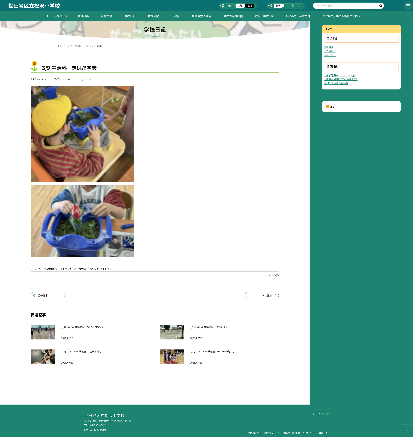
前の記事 (43, 295)
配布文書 (106, 16)
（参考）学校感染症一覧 (336, 83)
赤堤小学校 (330, 55)
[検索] (381, 5)
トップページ (60, 16)
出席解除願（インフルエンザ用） (340, 75)
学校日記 (130, 16)
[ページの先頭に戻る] (407, 431)
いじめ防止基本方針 (298, 16)
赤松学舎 (328, 47)
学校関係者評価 (233, 16)
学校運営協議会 (201, 16)
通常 (230, 5)
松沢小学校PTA (264, 16)
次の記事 (267, 295)
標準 (278, 5)
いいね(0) (274, 275)
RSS (331, 107)
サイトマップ (322, 414)
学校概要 (83, 16)
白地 (240, 5)
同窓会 (175, 16)
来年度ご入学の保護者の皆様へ (341, 16)
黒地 (250, 5)
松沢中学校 (330, 51)
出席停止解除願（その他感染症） (341, 79)
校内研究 (153, 16)
